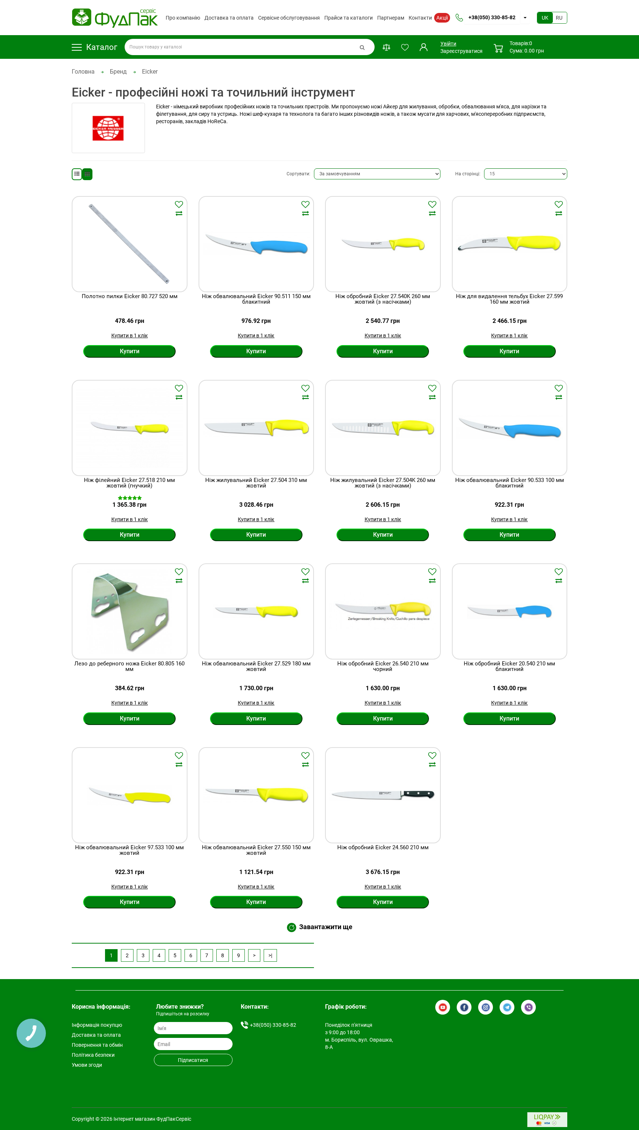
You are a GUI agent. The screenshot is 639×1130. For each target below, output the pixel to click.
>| (270, 955)
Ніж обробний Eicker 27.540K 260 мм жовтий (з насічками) (382, 299)
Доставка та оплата (229, 18)
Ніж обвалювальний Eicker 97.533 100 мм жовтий (129, 850)
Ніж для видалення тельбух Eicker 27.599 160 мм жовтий (509, 299)
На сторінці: (467, 173)
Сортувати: (298, 173)
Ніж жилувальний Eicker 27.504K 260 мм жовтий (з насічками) (382, 483)
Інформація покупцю (97, 1025)
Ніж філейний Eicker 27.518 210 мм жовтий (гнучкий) (129, 483)
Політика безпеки (93, 1055)
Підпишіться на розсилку (182, 1013)
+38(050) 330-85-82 (492, 17)
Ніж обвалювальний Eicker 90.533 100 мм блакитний (509, 483)
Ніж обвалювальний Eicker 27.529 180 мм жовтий (256, 666)
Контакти (420, 18)
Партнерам (390, 18)
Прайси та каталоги (348, 18)
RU (559, 18)
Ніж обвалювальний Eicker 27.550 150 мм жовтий (256, 850)
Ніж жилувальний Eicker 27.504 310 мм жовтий (256, 483)
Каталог (101, 47)
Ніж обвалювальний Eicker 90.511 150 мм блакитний (256, 299)
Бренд (118, 71)
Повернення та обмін (97, 1045)
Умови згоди (87, 1065)
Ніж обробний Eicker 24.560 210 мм (383, 848)
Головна (83, 71)
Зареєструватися (461, 51)
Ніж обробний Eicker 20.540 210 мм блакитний (509, 666)
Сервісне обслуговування (289, 18)
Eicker (150, 71)
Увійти (447, 44)
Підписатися (193, 1060)
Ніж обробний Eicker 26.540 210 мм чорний (383, 666)
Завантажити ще (325, 927)
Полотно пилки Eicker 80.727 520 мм (130, 297)
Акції (442, 18)
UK (545, 18)
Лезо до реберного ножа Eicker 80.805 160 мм (129, 666)
